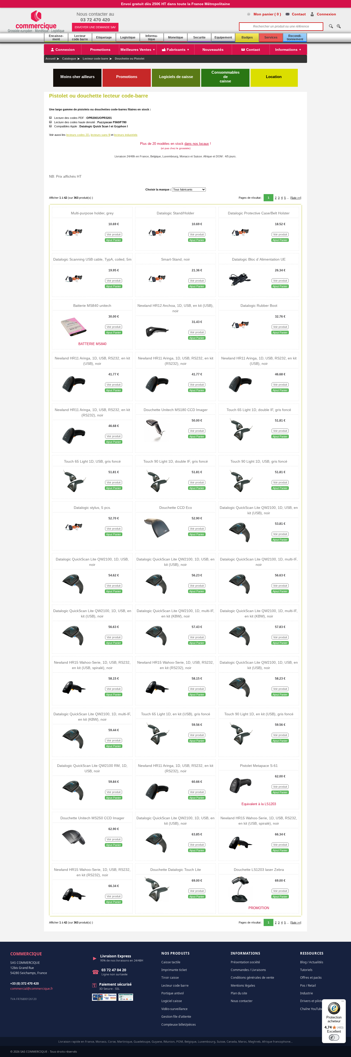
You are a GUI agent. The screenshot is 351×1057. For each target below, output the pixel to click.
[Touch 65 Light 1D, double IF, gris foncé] (240, 441)
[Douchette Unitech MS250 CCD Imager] (74, 849)
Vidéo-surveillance (174, 1009)
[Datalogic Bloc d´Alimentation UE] (240, 290)
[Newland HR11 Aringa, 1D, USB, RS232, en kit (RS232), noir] (157, 395)
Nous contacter (242, 1001)
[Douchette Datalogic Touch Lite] (157, 901)
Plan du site (239, 993)
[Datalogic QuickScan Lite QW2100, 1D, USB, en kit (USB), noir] (240, 544)
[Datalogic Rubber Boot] (240, 337)
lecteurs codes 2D (77, 134)
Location (274, 76)
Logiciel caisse (171, 1001)
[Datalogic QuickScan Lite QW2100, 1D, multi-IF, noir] (240, 596)
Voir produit (114, 234)
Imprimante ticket (174, 970)
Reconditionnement (295, 37)
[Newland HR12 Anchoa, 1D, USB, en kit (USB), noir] (157, 342)
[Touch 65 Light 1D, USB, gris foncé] (74, 492)
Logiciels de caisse (176, 76)
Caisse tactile (170, 962)
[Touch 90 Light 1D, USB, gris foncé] (240, 492)
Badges (247, 37)
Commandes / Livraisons (248, 970)
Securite (199, 37)
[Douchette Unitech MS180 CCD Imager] (157, 441)
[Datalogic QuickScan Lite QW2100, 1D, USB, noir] (74, 596)
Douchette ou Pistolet (129, 58)
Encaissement (56, 37)
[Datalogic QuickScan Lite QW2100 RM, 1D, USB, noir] (74, 802)
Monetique (175, 37)
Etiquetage (104, 37)
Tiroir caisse (170, 977)
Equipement (223, 37)
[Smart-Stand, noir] (157, 290)
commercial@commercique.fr (31, 988)
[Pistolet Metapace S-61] (240, 797)
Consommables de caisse (225, 76)
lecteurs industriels (125, 134)
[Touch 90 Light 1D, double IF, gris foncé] (157, 492)
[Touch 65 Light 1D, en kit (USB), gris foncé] (157, 745)
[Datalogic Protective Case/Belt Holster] (240, 244)
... (288, 197)
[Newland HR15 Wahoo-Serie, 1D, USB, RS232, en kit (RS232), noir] (157, 699)
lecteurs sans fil (100, 134)
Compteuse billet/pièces (178, 1024)
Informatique (151, 37)
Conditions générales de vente (252, 977)
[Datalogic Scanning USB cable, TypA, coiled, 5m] (74, 290)
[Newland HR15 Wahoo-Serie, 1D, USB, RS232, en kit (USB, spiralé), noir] (74, 699)
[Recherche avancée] (339, 26)
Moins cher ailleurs (77, 76)
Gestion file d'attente (176, 1016)
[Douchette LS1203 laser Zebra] (240, 901)
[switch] (334, 1037)
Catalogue (69, 58)
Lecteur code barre (80, 37)
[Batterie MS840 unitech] (74, 337)
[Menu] (343, 1002)
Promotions (126, 76)
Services (271, 37)
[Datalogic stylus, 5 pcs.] (74, 539)
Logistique (127, 37)
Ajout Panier (113, 240)
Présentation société (245, 962)
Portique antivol (172, 993)
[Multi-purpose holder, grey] (74, 244)
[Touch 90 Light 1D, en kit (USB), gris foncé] (240, 745)
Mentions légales (243, 985)
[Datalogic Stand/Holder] (157, 244)
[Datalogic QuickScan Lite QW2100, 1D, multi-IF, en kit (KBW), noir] (157, 647)
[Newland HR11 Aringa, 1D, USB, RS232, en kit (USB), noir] (74, 395)
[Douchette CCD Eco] (157, 539)
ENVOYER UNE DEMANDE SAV (95, 27)
